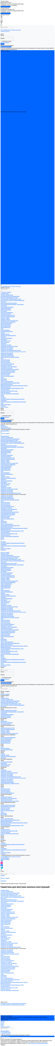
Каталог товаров (5, 170)
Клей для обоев (5, 102)
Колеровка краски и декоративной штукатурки (13, 163)
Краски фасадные (5, 87)
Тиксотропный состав (6, 128)
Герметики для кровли (7, 109)
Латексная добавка (6, 70)
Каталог (3, 1021)
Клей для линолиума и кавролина (10, 153)
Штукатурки (4, 140)
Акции (2, 273)
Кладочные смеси (5, 133)
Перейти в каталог (6, 6)
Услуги (2, 274)
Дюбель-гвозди (5, 94)
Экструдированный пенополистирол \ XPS (12, 148)
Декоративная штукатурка (8, 132)
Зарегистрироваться (6, 47)
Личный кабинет (5, 859)
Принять (3, 1044)
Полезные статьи (5, 1026)
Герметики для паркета (7, 113)
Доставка (3, 159)
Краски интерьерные (6, 83)
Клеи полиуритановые (7, 91)
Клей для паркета (5, 152)
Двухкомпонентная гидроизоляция (10, 56)
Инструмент (4, 71)
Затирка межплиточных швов (9, 63)
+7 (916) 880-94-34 (5, 30)
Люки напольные (5, 120)
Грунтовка (3, 61)
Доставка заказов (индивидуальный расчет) (12, 160)
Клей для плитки (5, 134)
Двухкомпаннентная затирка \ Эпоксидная (12, 64)
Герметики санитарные (7, 114)
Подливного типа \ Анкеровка (9, 126)
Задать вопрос (4, 1020)
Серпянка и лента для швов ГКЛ (9, 80)
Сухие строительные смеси (8, 130)
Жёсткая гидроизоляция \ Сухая (9, 57)
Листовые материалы (6, 98)
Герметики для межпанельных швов (11, 110)
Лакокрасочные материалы (8, 82)
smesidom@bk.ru (5, 858)
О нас (2, 281)
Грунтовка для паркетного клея (9, 151)
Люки (2, 118)
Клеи (2, 88)
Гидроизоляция (5, 53)
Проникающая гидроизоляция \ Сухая (11, 59)
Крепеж (3, 93)
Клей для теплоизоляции (7, 136)
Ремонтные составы (6, 125)
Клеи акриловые (5, 90)
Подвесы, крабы (5, 78)
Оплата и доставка (5, 282)
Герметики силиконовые (7, 116)
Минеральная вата (5, 147)
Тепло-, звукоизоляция (7, 141)
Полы (2, 137)
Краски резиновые (6, 84)
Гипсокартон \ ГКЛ (6, 101)
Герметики (3, 103)
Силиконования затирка (7, 67)
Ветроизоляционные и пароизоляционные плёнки (14, 145)
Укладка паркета (5, 149)
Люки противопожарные (7, 124)
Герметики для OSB (6, 105)
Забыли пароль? (5, 42)
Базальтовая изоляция (7, 144)
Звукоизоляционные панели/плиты (10, 143)
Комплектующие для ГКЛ (8, 75)
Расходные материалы (7, 72)
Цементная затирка (6, 68)
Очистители (4, 65)
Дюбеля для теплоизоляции (8, 95)
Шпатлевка (4, 139)
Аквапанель (4, 99)
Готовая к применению (7, 55)
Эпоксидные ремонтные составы (10, 129)
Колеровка (4, 162)
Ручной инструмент (6, 74)
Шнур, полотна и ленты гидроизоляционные (12, 60)
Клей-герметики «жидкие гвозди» (10, 117)
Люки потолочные (6, 122)
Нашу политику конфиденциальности (38, 1043)
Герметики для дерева (7, 107)
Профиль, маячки (5, 79)
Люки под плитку (5, 121)
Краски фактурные (6, 86)
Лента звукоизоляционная (8, 76)
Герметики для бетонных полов (9, 106)
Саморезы (3, 97)
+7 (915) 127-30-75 (16, 30)
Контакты (3, 283)
